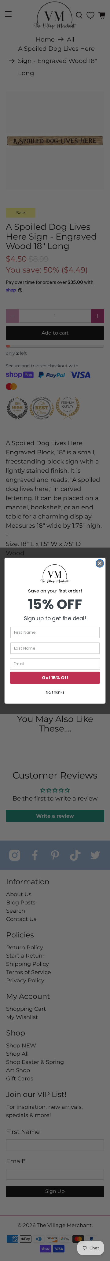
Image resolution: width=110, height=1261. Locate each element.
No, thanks (55, 692)
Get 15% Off (55, 677)
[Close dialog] (100, 563)
